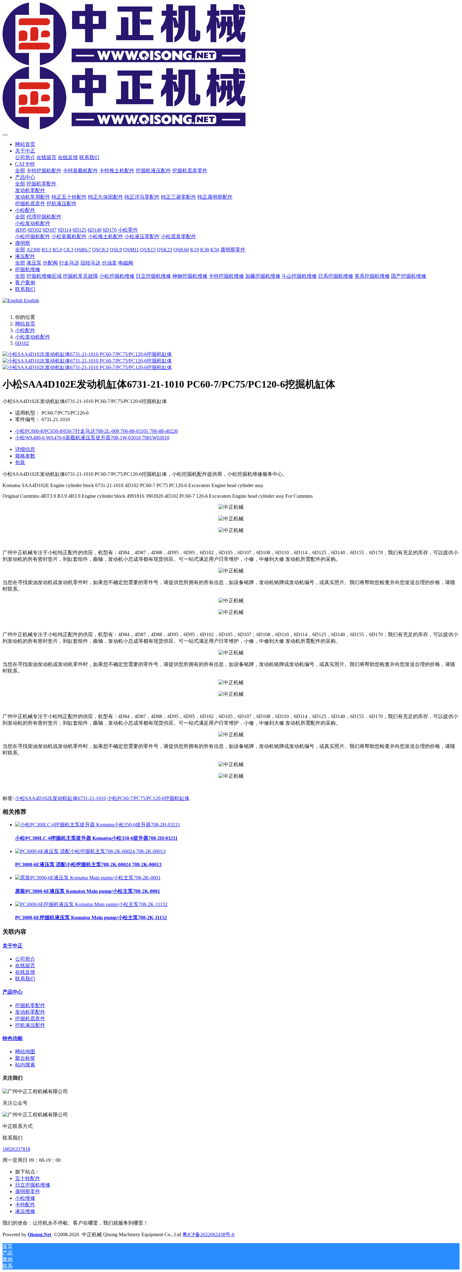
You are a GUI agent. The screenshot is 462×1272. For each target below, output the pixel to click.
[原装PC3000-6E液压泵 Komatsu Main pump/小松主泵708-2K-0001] (88, 877)
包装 (20, 462)
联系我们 (25, 978)
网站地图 (25, 1051)
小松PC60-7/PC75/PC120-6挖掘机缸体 (148, 798)
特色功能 (13, 1038)
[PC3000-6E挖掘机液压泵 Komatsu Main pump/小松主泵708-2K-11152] (91, 904)
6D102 (22, 343)
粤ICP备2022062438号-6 (208, 1234)
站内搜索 (25, 1064)
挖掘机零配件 (30, 1005)
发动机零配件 (30, 1012)
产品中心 (13, 992)
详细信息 (25, 449)
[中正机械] (231, 67)
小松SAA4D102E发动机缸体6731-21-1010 (60, 798)
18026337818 (16, 1149)
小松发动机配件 (32, 337)
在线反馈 (25, 972)
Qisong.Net (39, 1234)
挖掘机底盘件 (30, 1018)
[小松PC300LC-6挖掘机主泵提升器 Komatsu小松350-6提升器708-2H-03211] (97, 824)
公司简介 (25, 959)
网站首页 (25, 144)
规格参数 (25, 456)
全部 (20, 170)
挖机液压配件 (30, 1025)
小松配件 (25, 330)
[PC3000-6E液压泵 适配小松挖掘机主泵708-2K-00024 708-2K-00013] (90, 851)
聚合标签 (25, 1058)
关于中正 (13, 945)
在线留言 (25, 965)
